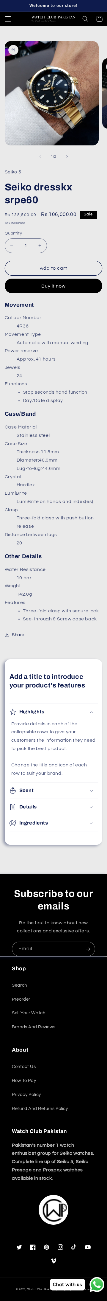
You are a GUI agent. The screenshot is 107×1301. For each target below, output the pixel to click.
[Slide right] (66, 156)
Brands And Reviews (33, 1027)
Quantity (13, 233)
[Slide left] (40, 156)
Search (19, 985)
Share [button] (18, 635)
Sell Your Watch (28, 1013)
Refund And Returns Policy (40, 1108)
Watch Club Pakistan (41, 1289)
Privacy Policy (26, 1094)
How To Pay (24, 1080)
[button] (8, 19)
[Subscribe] (88, 949)
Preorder (21, 999)
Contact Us (24, 1066)
